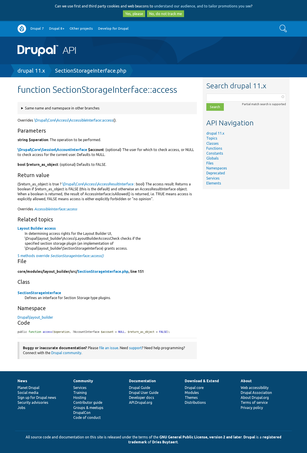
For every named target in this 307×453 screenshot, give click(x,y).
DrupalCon (82, 413)
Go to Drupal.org (22, 29)
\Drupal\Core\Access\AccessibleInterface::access (73, 120)
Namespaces (216, 168)
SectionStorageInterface (39, 293)
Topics (211, 138)
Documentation (142, 381)
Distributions (195, 402)
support (135, 348)
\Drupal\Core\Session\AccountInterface (52, 150)
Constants (214, 153)
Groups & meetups (88, 408)
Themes (191, 397)
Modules (192, 393)
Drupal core (194, 388)
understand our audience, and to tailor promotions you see (202, 6)
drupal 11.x (31, 71)
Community (83, 381)
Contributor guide (87, 402)
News (22, 381)
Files (210, 163)
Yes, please (134, 14)
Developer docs (141, 397)
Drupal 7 (37, 28)
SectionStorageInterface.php (90, 71)
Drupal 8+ (57, 28)
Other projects (81, 28)
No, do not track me (165, 14)
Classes (212, 143)
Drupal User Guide (143, 393)
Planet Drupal (28, 388)
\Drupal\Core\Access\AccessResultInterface (97, 184)
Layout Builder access (37, 228)
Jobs (21, 408)
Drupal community (66, 353)
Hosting (79, 397)
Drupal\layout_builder (35, 317)
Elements (213, 183)
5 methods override (61, 256)
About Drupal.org (255, 397)
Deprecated (215, 173)
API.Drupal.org (140, 402)
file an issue (108, 348)
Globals (212, 158)
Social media (28, 393)
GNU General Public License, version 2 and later (200, 437)
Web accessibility (255, 388)
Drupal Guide (139, 388)
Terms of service (254, 402)
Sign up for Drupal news (37, 397)
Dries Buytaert (165, 442)
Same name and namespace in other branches (62, 108)
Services (213, 178)
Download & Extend (202, 381)
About (246, 381)
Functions (214, 148)
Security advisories (33, 402)
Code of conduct (87, 417)
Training (80, 393)
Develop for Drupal (113, 28)
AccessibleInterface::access (55, 209)
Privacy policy (252, 408)
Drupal (249, 437)
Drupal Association (256, 393)
